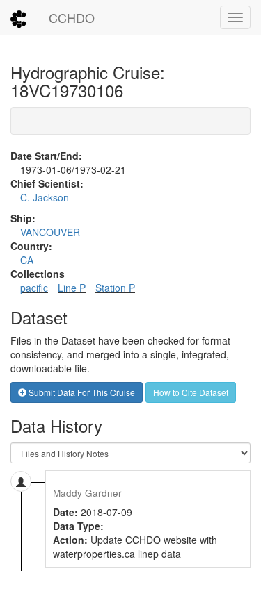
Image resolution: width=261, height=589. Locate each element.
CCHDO (72, 17)
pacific (34, 287)
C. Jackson (44, 197)
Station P (115, 287)
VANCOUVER (50, 232)
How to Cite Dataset (190, 392)
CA (26, 260)
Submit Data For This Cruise (80, 392)
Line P (72, 287)
